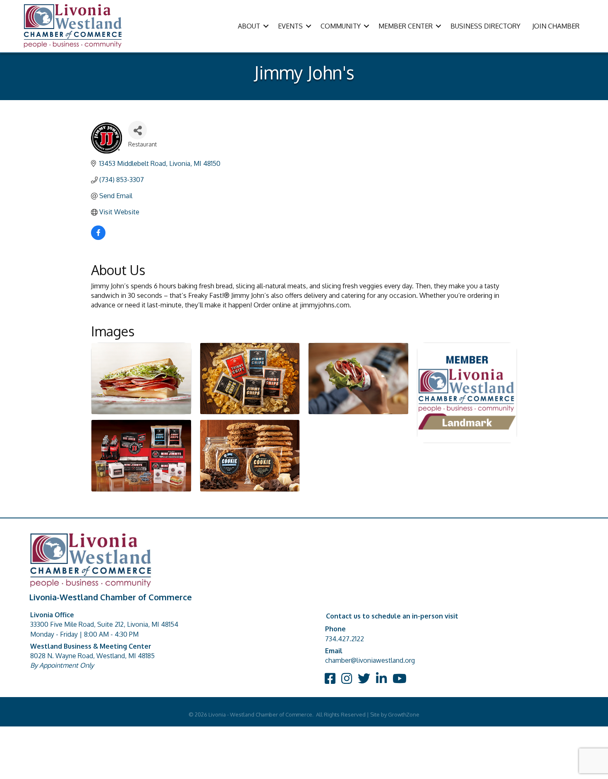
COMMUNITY (341, 26)
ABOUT (249, 26)
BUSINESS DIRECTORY (485, 26)
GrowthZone (403, 714)
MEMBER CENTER (405, 26)
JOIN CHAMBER (555, 26)
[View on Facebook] (98, 237)
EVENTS (290, 26)
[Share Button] (137, 130)
